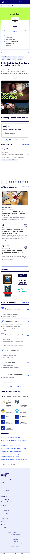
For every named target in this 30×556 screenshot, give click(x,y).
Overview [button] (5, 52)
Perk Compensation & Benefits (10, 445)
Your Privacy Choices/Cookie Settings (15, 543)
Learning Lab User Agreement (15, 532)
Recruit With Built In (6, 499)
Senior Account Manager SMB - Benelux (12, 129)
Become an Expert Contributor (9, 501)
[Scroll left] (1, 52)
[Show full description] (15, 77)
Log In (27, 2)
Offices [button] (16, 52)
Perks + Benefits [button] (23, 52)
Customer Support (6, 508)
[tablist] (15, 396)
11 (27, 182)
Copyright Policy (15, 536)
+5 (28, 335)
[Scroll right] (28, 52)
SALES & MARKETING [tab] (22, 396)
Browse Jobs (4, 518)
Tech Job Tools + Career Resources (10, 516)
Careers (3, 487)
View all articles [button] (15, 265)
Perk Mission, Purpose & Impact (10, 456)
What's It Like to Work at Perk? (10, 437)
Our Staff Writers (5, 490)
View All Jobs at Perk (9, 464)
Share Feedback (5, 510)
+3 (28, 309)
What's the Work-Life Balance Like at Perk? (14, 448)
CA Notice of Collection (15, 546)
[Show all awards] (15, 297)
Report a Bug (4, 513)
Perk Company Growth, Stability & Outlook (14, 459)
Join (22, 2)
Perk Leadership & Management (11, 451)
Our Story (3, 485)
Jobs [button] (11, 52)
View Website (8, 45)
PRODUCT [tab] (14, 396)
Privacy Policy (15, 539)
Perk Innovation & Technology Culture (12, 454)
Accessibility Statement (15, 534)
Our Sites (3, 527)
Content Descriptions (6, 493)
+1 (28, 322)
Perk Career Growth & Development (12, 443)
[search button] (19, 2)
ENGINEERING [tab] (7, 396)
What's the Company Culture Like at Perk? (14, 440)
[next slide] (6, 139)
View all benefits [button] (15, 386)
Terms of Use (15, 541)
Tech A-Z (3, 521)
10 (25, 139)
